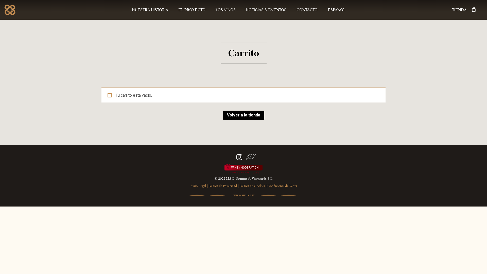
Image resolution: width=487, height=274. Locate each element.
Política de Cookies (252, 185)
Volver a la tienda (243, 115)
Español (336, 10)
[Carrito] (473, 9)
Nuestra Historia (150, 10)
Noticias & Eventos (266, 10)
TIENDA (459, 10)
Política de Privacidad (222, 185)
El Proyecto (191, 10)
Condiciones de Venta (282, 185)
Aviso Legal (198, 185)
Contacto (307, 10)
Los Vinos (226, 10)
